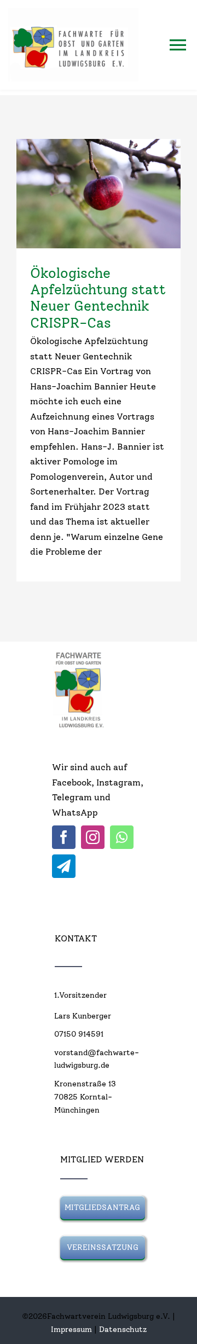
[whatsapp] (122, 837)
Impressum (71, 1329)
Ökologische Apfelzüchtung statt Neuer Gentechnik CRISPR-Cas (79, 194)
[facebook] (64, 837)
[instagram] (93, 837)
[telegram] (64, 866)
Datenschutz (123, 1329)
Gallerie (118, 194)
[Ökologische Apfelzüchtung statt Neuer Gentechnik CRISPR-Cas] (98, 193)
